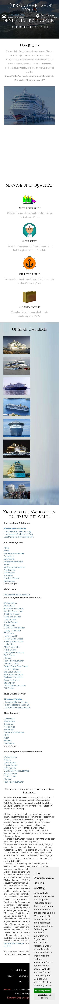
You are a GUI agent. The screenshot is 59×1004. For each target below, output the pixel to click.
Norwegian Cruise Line (14, 652)
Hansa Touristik (10, 636)
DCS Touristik (10, 768)
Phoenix (7, 658)
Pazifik (7, 564)
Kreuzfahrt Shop (18, 970)
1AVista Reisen (10, 603)
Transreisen (9, 556)
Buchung (23, 976)
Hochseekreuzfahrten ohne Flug (18, 534)
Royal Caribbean (11, 669)
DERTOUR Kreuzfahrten (14, 628)
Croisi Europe (10, 619)
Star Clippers (10, 683)
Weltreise (8, 575)
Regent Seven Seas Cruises (16, 666)
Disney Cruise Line (12, 630)
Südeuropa (9, 730)
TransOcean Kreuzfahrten (15, 685)
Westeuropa (9, 581)
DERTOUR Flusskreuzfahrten (16, 771)
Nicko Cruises (10, 650)
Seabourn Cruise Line (13, 674)
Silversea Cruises (11, 680)
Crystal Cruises (10, 622)
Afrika (6, 548)
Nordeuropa (9, 573)
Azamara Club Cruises (14, 608)
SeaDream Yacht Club (13, 677)
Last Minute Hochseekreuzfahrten (19, 537)
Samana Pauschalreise (14, 943)
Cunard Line (9, 625)
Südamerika (9, 559)
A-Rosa (7, 760)
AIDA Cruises (10, 606)
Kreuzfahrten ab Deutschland (17, 595)
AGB (21, 981)
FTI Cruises (9, 633)
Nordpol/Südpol (11, 578)
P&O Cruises (9, 655)
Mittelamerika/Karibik (13, 562)
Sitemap (7, 989)
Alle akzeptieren (42, 990)
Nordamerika (10, 570)
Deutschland (9, 718)
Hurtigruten (9, 644)
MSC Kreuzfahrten (12, 647)
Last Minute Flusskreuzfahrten (17, 707)
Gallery (10, 976)
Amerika (7, 741)
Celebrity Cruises (11, 614)
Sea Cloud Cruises (12, 672)
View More (29, 108)
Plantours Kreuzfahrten (14, 661)
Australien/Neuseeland (14, 567)
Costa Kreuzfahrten (12, 617)
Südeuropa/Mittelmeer (14, 553)
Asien (6, 551)
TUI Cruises (9, 688)
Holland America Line (13, 641)
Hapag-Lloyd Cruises (13, 639)
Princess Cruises (11, 663)
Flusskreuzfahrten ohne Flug (16, 705)
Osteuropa (8, 724)
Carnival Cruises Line (13, 611)
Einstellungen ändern (44, 996)
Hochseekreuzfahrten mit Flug (17, 531)
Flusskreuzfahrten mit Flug (16, 702)
